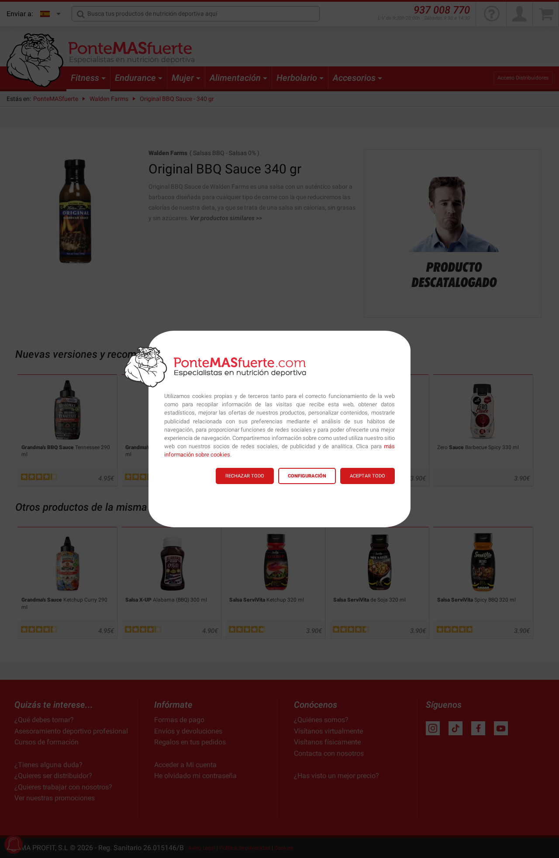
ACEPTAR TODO (367, 476)
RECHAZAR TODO (244, 476)
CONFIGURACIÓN (307, 476)
